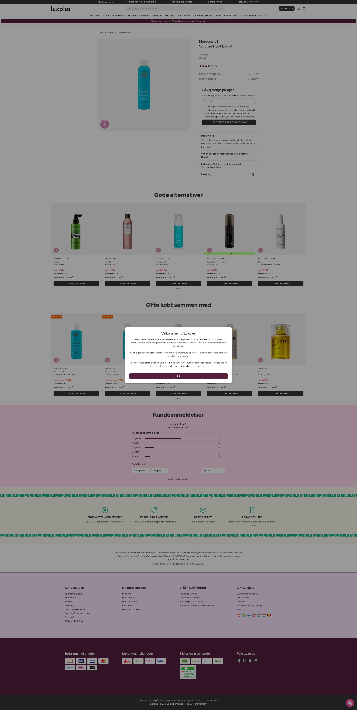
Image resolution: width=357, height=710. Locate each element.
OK (178, 376)
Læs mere (202, 366)
